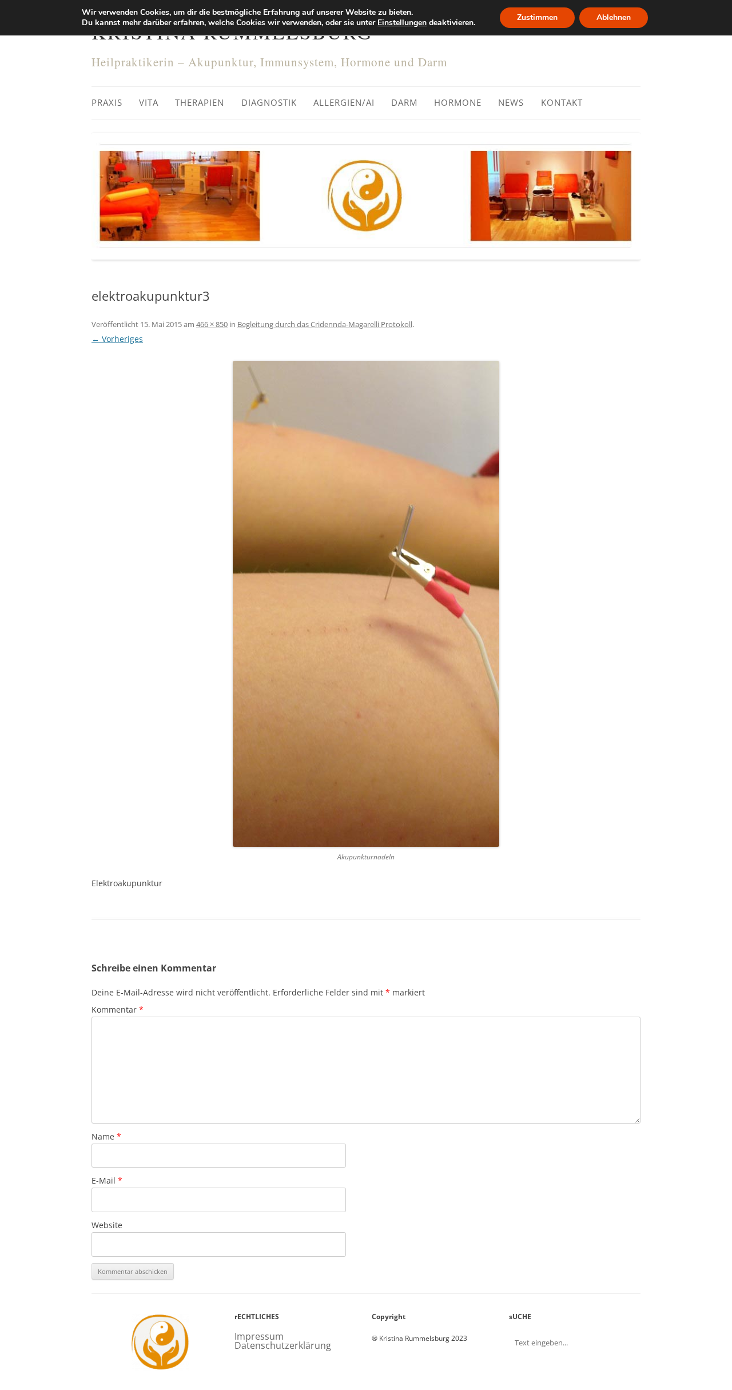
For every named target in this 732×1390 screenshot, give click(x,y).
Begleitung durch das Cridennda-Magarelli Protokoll (324, 324)
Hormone (458, 102)
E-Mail (107, 1180)
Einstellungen (402, 23)
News (511, 102)
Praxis (107, 102)
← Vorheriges (117, 338)
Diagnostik (269, 102)
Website (107, 1225)
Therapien (199, 102)
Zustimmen (537, 17)
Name (106, 1136)
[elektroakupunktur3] (366, 604)
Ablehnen (613, 17)
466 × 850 (212, 324)
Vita (148, 102)
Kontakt (562, 102)
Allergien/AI (344, 102)
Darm (404, 102)
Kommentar (118, 1009)
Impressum (259, 1336)
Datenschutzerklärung (282, 1345)
